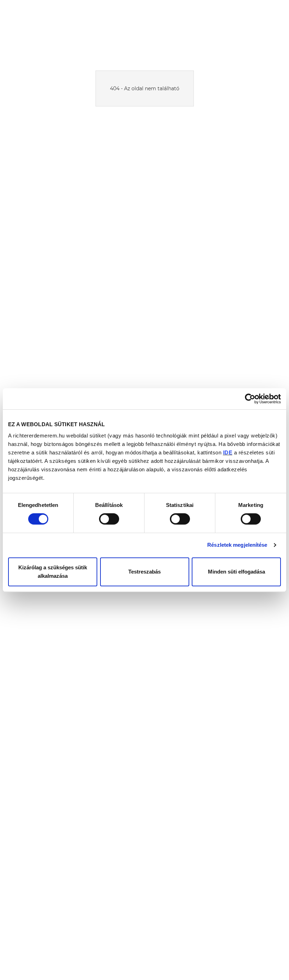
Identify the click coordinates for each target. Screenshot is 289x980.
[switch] (109, 519)
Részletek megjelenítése (237, 545)
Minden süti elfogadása (236, 572)
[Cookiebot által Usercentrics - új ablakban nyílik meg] (250, 398)
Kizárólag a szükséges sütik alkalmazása (52, 571)
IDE (228, 452)
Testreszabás (144, 572)
